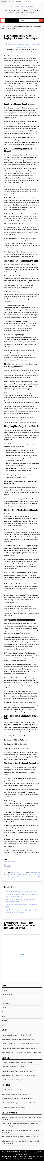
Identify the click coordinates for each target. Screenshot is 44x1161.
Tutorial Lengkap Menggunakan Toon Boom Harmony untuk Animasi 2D (31, 874)
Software (5, 1012)
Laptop (4, 1007)
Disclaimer (28, 1)
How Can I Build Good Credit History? (14, 1090)
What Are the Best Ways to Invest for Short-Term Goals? (20, 1103)
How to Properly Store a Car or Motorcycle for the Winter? (20, 1044)
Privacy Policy (19, 1)
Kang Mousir (14, 1156)
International (6, 1003)
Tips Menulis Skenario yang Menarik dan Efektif (21, 891)
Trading (4, 1020)
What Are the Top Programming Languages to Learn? (19, 1075)
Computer (5, 990)
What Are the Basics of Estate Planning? (15, 1094)
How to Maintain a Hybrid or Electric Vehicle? (16, 1035)
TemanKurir (23, 1159)
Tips (3, 1016)
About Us (3, 1)
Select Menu (2, 20)
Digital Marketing (7, 994)
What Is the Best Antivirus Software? (13, 1067)
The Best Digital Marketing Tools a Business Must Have (20, 1137)
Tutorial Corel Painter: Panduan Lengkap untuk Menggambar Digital (12, 874)
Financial (5, 999)
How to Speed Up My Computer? (12, 1080)
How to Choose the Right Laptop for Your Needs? (18, 1071)
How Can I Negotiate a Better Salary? (14, 1107)
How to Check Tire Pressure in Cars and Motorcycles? (19, 1048)
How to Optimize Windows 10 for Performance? (17, 1062)
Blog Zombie (34, 1159)
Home (3, 26)
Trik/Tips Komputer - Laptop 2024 (22, 6)
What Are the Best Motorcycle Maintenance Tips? (18, 1039)
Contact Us (11, 1)
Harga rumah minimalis (10, 861)
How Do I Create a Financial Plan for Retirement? (18, 1098)
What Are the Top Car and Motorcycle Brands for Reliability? (21, 1052)
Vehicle (4, 1025)
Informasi (9, 26)
